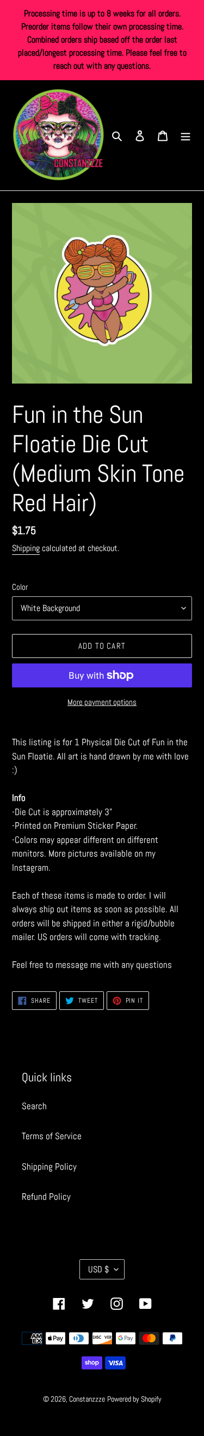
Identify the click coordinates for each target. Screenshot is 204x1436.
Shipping (26, 548)
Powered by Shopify (134, 1399)
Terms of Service (52, 1136)
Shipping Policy (49, 1166)
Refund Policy (46, 1196)
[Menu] (185, 135)
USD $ (98, 1269)
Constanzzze (87, 1399)
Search (34, 1106)
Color (20, 587)
